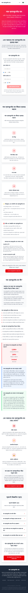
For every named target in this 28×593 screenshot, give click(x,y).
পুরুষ (5, 72)
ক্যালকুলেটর (4, 580)
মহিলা (9, 72)
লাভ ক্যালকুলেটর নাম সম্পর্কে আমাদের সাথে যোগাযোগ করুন (14, 558)
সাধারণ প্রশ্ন (18, 580)
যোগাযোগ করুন (23, 580)
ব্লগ (19, 2)
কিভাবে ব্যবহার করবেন (10, 580)
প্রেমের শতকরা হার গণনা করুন (14, 86)
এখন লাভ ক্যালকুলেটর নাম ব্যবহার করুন (14, 270)
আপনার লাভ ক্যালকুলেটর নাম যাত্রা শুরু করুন (14, 486)
